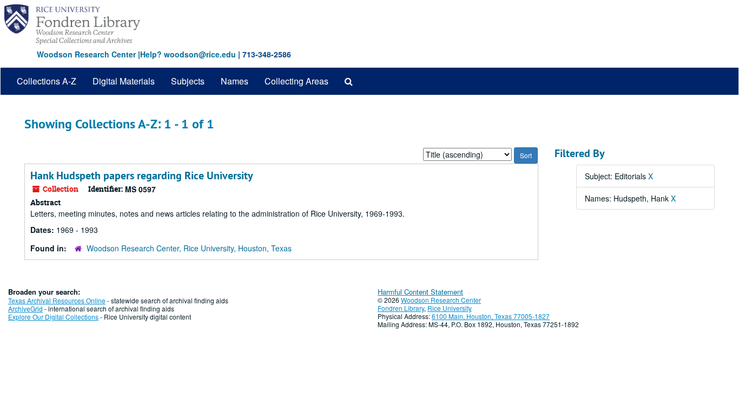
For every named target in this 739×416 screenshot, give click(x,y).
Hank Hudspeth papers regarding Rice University (141, 175)
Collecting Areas (296, 81)
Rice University (449, 308)
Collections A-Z (46, 81)
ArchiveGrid (25, 308)
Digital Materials (124, 81)
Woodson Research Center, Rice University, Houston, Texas (189, 248)
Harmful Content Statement (420, 292)
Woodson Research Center (86, 54)
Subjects (187, 81)
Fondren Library (401, 308)
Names (234, 81)
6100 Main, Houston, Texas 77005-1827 (491, 316)
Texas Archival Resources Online (56, 300)
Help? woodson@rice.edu (188, 54)
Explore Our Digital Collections (53, 316)
